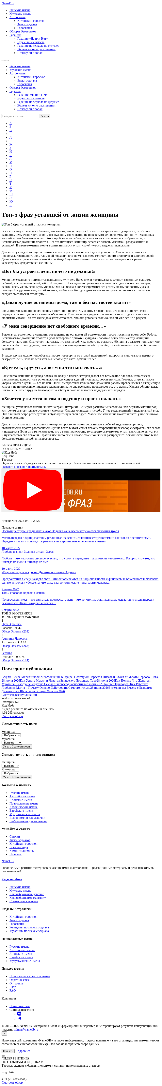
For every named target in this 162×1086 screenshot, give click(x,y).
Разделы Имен (12, 879)
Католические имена (23, 807)
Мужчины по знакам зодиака (29, 931)
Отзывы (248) (20, 646)
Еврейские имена (21, 810)
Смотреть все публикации (19, 694)
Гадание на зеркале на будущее (38, 45)
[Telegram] (19, 1019)
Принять (8, 1051)
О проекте (16, 983)
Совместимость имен (23, 901)
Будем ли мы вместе (30, 42)
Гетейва (7, 653)
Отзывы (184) (20, 660)
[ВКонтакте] (19, 1014)
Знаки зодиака (27, 24)
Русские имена (19, 792)
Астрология (17, 17)
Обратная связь (19, 979)
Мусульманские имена (24, 814)
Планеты (15, 854)
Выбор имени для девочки (27, 817)
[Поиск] (3, 60)
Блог (12, 987)
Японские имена (20, 800)
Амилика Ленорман (15, 638)
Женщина (8, 731)
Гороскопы (24, 27)
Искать (44, 116)
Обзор (6, 631)
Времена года (18, 847)
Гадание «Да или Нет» (32, 38)
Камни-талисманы (21, 850)
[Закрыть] (3, 1056)
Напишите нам (19, 1006)
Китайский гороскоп (31, 20)
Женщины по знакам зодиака (29, 927)
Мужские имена (20, 13)
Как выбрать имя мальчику (27, 897)
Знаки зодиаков (19, 840)
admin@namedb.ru (26, 1029)
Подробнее (22, 1051)
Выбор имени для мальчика (28, 821)
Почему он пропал (29, 52)
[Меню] (7, 60)
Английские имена (22, 796)
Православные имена (23, 803)
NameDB (8, 861)
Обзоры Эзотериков (22, 31)
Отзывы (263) (20, 631)
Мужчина (8, 739)
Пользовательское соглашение (29, 976)
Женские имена (19, 10)
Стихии (14, 836)
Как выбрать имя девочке (26, 894)
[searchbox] (20, 116)
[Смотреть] (33, 490)
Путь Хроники (12, 624)
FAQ (12, 990)
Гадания (15, 35)
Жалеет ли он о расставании (36, 49)
